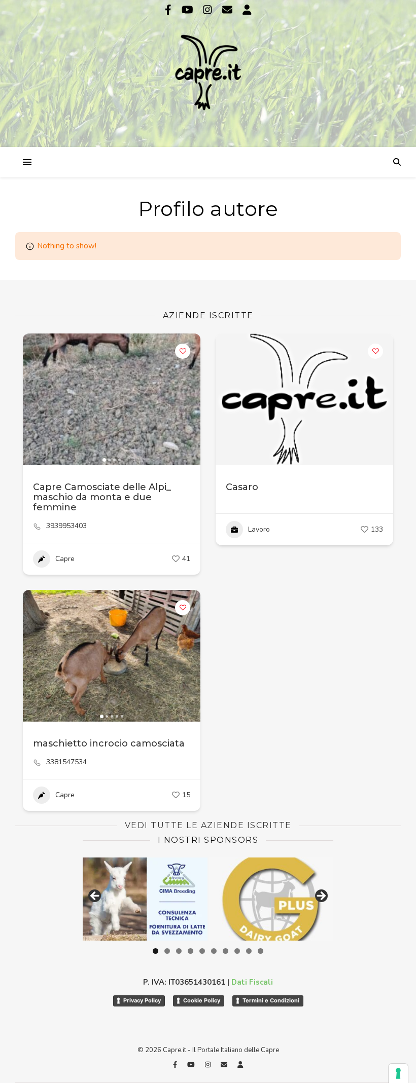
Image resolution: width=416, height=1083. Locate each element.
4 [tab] (190, 951)
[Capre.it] (208, 72)
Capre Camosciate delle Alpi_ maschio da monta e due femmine (102, 497)
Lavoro (259, 529)
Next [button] (320, 896)
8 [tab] (237, 951)
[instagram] (209, 10)
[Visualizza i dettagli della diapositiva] (271, 899)
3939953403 (66, 526)
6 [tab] (214, 951)
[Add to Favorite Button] (182, 351)
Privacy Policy (142, 1000)
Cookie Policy (201, 1000)
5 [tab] (202, 951)
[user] (247, 10)
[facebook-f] (169, 10)
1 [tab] (155, 951)
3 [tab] (179, 951)
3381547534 (66, 762)
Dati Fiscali (252, 982)
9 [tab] (249, 951)
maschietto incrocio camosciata (109, 743)
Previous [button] (95, 896)
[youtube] (189, 10)
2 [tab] (167, 951)
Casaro (242, 487)
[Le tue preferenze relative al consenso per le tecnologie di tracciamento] (398, 1073)
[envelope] (228, 10)
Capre (65, 559)
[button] (35, 399)
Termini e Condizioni (270, 1000)
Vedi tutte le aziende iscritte (208, 825)
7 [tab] (225, 951)
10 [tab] (260, 951)
